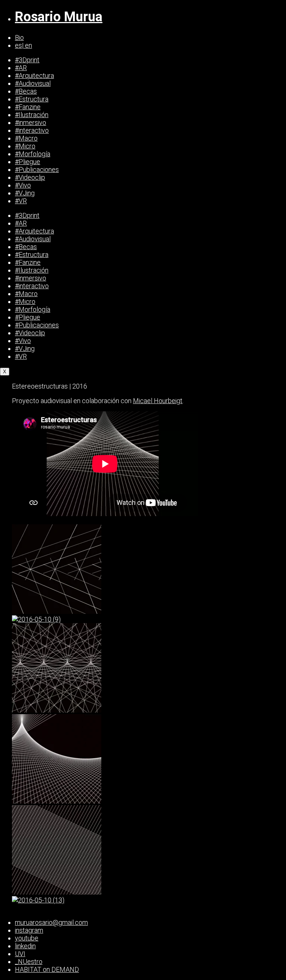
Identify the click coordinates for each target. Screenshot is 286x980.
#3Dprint (27, 60)
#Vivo (23, 185)
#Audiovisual (33, 83)
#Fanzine (28, 107)
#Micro (25, 146)
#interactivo (32, 130)
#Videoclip (30, 177)
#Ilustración (31, 115)
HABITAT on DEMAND (47, 969)
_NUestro (28, 961)
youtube (26, 938)
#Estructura (31, 99)
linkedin (25, 946)
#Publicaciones (37, 169)
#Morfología (32, 154)
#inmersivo (30, 122)
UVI (20, 954)
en (27, 45)
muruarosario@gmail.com (51, 922)
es (18, 45)
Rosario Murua (58, 17)
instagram (29, 930)
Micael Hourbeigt (157, 401)
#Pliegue (27, 162)
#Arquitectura (34, 75)
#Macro (26, 138)
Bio (19, 37)
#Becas (26, 91)
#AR (21, 68)
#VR (21, 201)
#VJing (25, 193)
